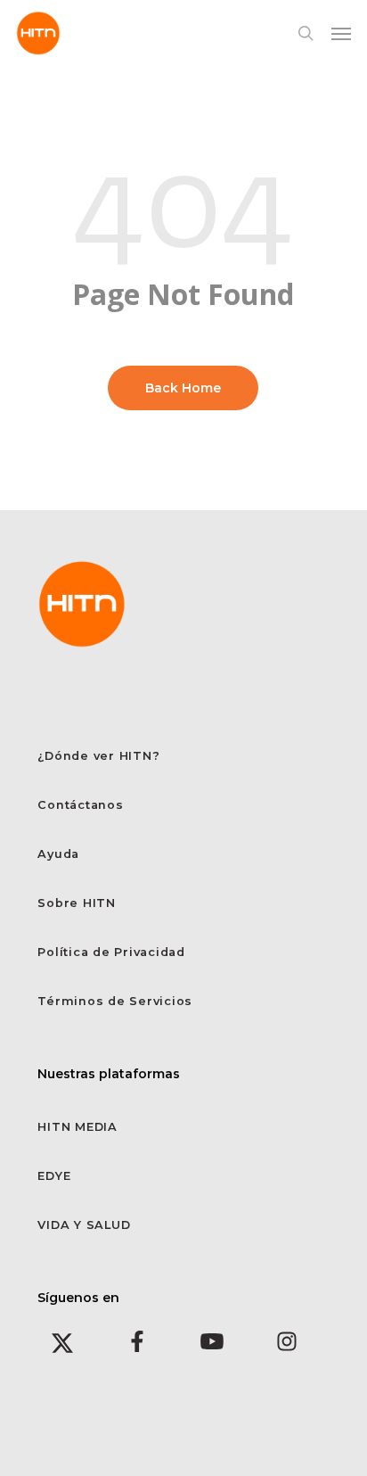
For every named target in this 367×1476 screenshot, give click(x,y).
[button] (341, 33)
